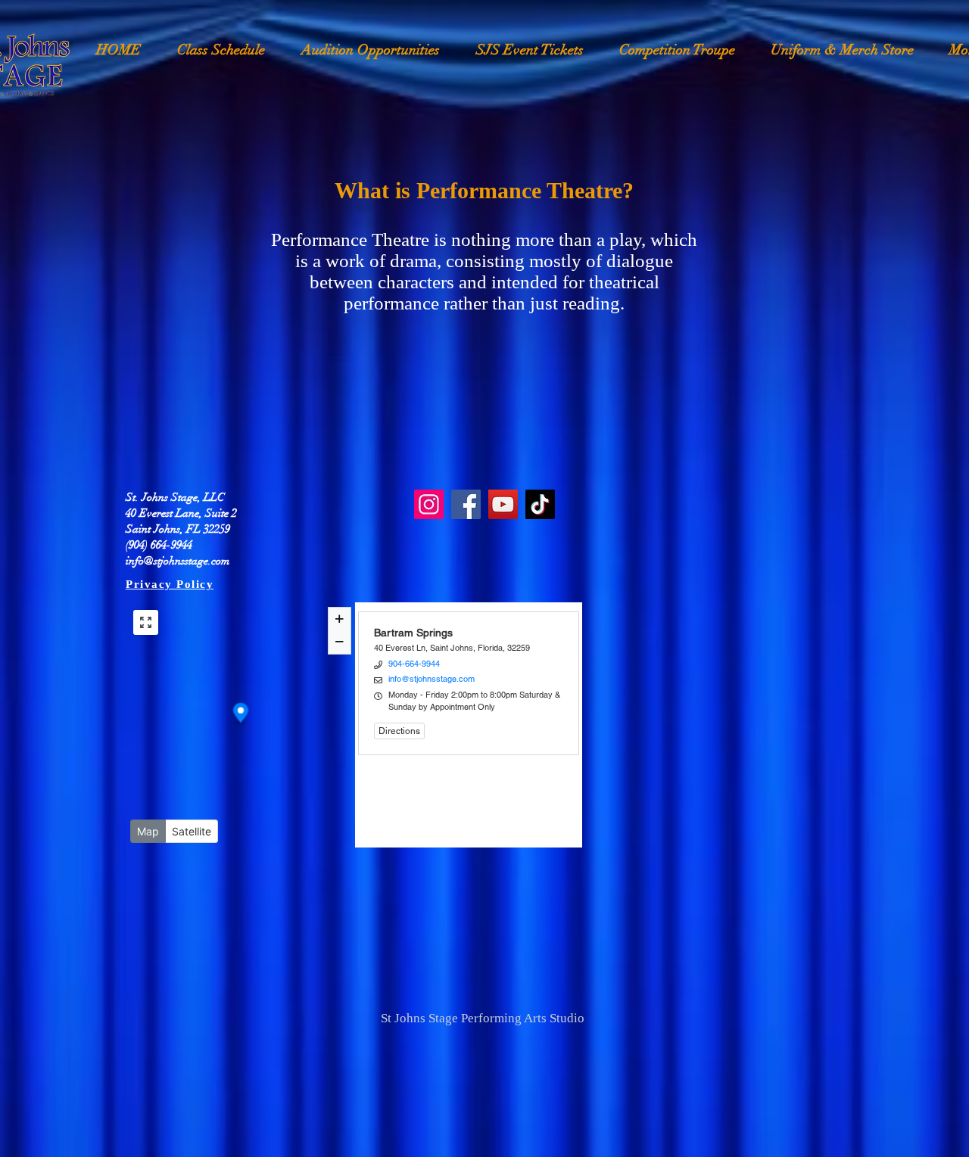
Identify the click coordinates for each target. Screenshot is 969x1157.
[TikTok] (540, 504)
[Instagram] (429, 504)
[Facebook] (466, 504)
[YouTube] (503, 504)
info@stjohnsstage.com (177, 561)
